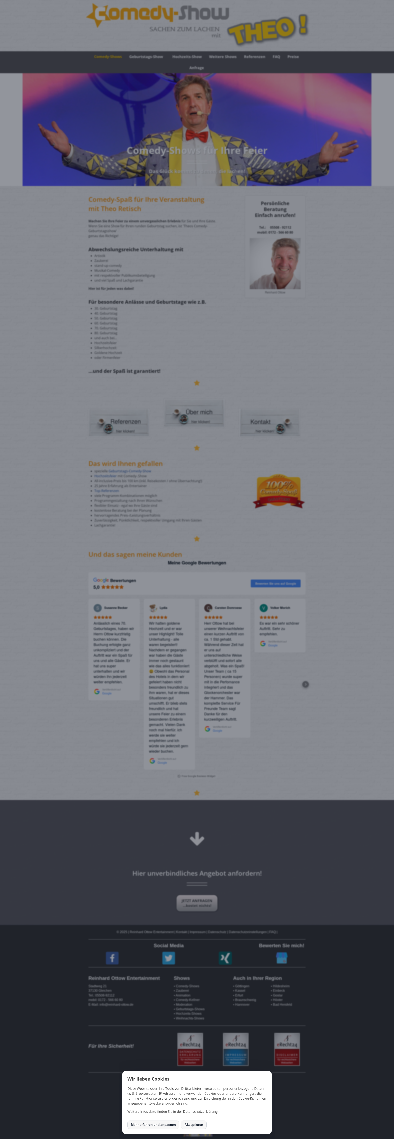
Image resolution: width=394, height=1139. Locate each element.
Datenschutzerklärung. (201, 1111)
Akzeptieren (193, 1124)
